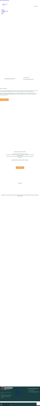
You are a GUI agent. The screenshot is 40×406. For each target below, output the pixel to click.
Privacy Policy (18, 394)
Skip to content (2, 0)
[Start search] (0, 14)
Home (17, 390)
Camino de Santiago (19, 392)
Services (17, 391)
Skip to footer (7, 0)
